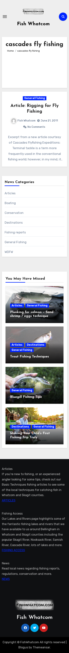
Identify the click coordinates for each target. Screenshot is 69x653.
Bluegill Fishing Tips (26, 397)
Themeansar (41, 647)
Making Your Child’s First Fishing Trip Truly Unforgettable (30, 437)
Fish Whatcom (33, 24)
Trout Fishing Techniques (29, 356)
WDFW (9, 252)
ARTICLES (8, 500)
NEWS (6, 579)
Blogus (23, 647)
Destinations (14, 222)
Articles (10, 193)
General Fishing (34, 98)
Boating (10, 203)
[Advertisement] (34, 68)
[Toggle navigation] (5, 16)
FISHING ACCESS (13, 550)
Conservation (14, 213)
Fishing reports (15, 232)
